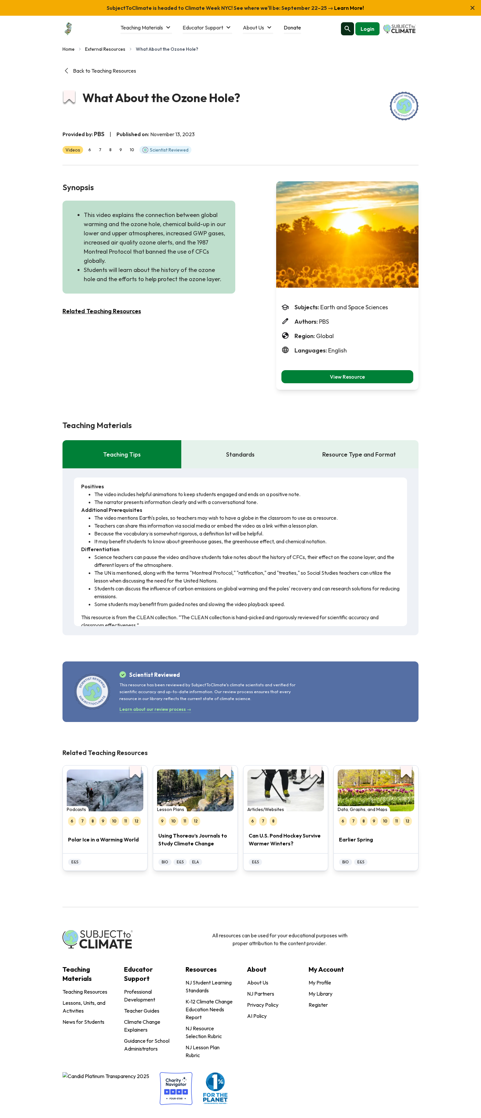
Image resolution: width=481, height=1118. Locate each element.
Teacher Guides (141, 1010)
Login (367, 29)
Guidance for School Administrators (146, 1044)
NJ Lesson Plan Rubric (203, 1051)
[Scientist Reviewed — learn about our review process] (404, 106)
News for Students (83, 1022)
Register (318, 1004)
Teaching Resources (84, 991)
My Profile (320, 982)
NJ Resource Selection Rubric (204, 1032)
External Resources (105, 49)
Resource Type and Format (359, 454)
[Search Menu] (347, 28)
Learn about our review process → (155, 709)
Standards (240, 454)
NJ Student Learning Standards (209, 986)
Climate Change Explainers (142, 1026)
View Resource (347, 376)
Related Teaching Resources (101, 311)
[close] (472, 8)
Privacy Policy (262, 1004)
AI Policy (257, 1016)
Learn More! (348, 8)
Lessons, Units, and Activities (83, 1007)
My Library (320, 993)
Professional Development (139, 995)
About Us (257, 982)
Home (68, 49)
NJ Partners (260, 993)
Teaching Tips (122, 454)
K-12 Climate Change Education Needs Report (209, 1009)
